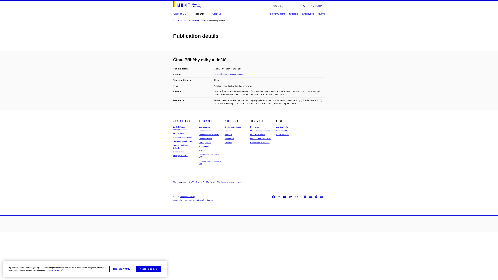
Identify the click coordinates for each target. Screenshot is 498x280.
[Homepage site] (187, 4)
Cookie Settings (53, 270)
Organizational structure (260, 131)
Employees (308, 14)
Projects (202, 150)
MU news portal (179, 182)
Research (205, 121)
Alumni (321, 14)
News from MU (282, 131)
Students (293, 14)
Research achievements (209, 135)
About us (231, 121)
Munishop (241, 182)
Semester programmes (182, 141)
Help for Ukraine (276, 14)
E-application (178, 152)
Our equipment (205, 143)
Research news (205, 131)
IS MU (191, 182)
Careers (228, 131)
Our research (204, 127)
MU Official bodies (257, 135)
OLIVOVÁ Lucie (220, 74)
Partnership (229, 139)
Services (228, 143)
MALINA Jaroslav (237, 74)
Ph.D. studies (178, 133)
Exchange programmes (182, 137)
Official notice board (233, 127)
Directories (254, 127)
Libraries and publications (260, 139)
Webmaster (178, 200)
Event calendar (282, 127)
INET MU (200, 182)
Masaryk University (187, 197)
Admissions (181, 121)
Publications (204, 146)
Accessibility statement (194, 200)
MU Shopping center (225, 182)
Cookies (210, 200)
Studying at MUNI (180, 156)
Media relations (282, 135)
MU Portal (210, 182)
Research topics (205, 139)
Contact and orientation (259, 143)
